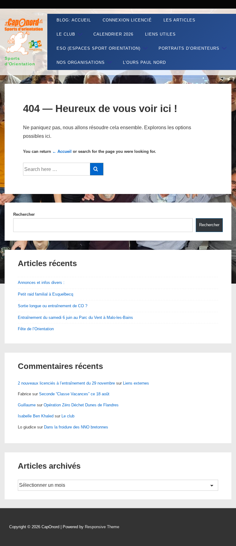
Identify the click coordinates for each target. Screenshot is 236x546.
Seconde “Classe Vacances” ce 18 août (74, 394)
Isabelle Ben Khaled (35, 416)
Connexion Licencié (127, 20)
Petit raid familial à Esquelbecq (45, 294)
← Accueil (62, 151)
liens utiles (160, 34)
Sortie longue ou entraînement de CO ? (52, 306)
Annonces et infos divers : (41, 282)
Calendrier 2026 (113, 34)
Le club (66, 34)
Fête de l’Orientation (36, 329)
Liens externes (136, 383)
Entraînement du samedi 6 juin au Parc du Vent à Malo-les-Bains (75, 317)
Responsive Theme (102, 527)
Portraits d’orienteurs (189, 48)
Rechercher (24, 214)
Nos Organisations (81, 62)
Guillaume (27, 405)
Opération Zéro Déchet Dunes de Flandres (81, 405)
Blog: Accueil (74, 20)
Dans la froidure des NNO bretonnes (76, 427)
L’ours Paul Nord (144, 62)
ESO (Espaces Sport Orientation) (98, 48)
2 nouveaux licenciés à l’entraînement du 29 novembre (66, 383)
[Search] (96, 169)
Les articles (179, 20)
